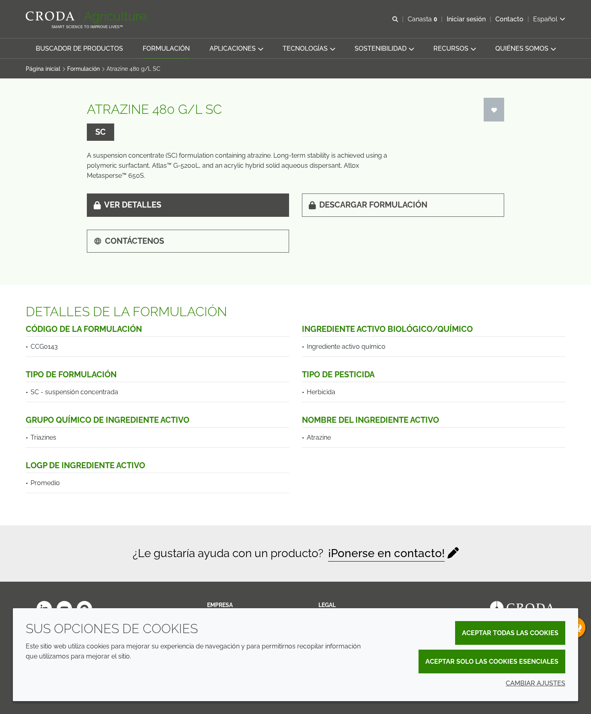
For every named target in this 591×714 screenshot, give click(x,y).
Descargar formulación (373, 205)
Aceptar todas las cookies (510, 633)
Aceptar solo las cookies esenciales (491, 661)
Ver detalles (132, 205)
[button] (79, 48)
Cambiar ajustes (535, 683)
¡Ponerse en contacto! (386, 553)
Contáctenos (134, 241)
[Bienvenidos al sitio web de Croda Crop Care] (87, 17)
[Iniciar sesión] (494, 109)
